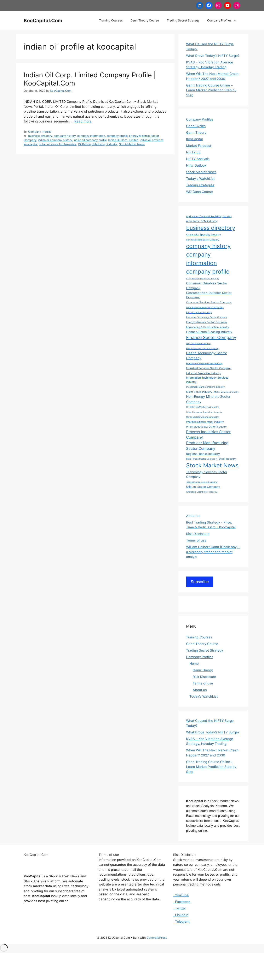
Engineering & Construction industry (207, 327)
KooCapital (194, 139)
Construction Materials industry (202, 278)
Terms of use (196, 540)
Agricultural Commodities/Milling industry (209, 216)
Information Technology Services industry (207, 379)
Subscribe (200, 581)
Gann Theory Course (144, 20)
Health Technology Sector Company (206, 355)
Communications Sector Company (202, 240)
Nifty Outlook (196, 165)
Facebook (181, 902)
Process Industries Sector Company (208, 434)
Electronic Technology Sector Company (206, 317)
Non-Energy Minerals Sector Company (208, 399)
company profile (117, 135)
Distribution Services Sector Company (205, 307)
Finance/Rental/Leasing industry (209, 332)
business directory (40, 135)
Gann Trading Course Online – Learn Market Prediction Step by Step (211, 90)
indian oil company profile (90, 140)
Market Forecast (198, 146)
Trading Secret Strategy (183, 20)
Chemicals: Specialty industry (203, 234)
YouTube (181, 895)
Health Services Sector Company (202, 348)
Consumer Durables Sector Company (206, 285)
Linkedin (180, 915)
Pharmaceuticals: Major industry (205, 421)
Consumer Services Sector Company (209, 302)
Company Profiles (219, 20)
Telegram (181, 921)
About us (193, 516)
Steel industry (227, 458)
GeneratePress (156, 937)
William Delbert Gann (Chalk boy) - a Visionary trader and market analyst (213, 552)
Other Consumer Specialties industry (204, 412)
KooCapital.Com (43, 20)
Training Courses (111, 20)
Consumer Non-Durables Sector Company (209, 295)
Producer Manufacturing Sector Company (207, 446)
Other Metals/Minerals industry (202, 417)
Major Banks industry (199, 391)
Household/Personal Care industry (204, 363)
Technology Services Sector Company (206, 474)
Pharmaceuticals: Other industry (206, 426)
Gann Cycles (196, 126)
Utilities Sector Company (203, 486)
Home (194, 664)
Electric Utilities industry (199, 312)
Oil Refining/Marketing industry (98, 144)
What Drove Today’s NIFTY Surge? (212, 56)
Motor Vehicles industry (226, 392)
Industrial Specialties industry (203, 373)
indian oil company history (55, 140)
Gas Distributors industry (198, 343)
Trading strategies (200, 185)
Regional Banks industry (203, 454)
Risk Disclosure (197, 534)
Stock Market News (132, 144)
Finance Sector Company (211, 337)
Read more (82, 121)
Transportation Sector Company (201, 482)
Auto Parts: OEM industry (201, 221)
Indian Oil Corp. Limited (123, 140)
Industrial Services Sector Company (208, 368)
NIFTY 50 (193, 152)
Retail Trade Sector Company (201, 459)
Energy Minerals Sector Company (206, 322)
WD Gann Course (199, 192)
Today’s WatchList (203, 696)
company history (65, 135)
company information (91, 135)
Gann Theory (196, 132)
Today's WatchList (200, 179)
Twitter (179, 908)
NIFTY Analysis (197, 159)
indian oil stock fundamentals (58, 144)
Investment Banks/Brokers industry (205, 386)
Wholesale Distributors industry (201, 492)
